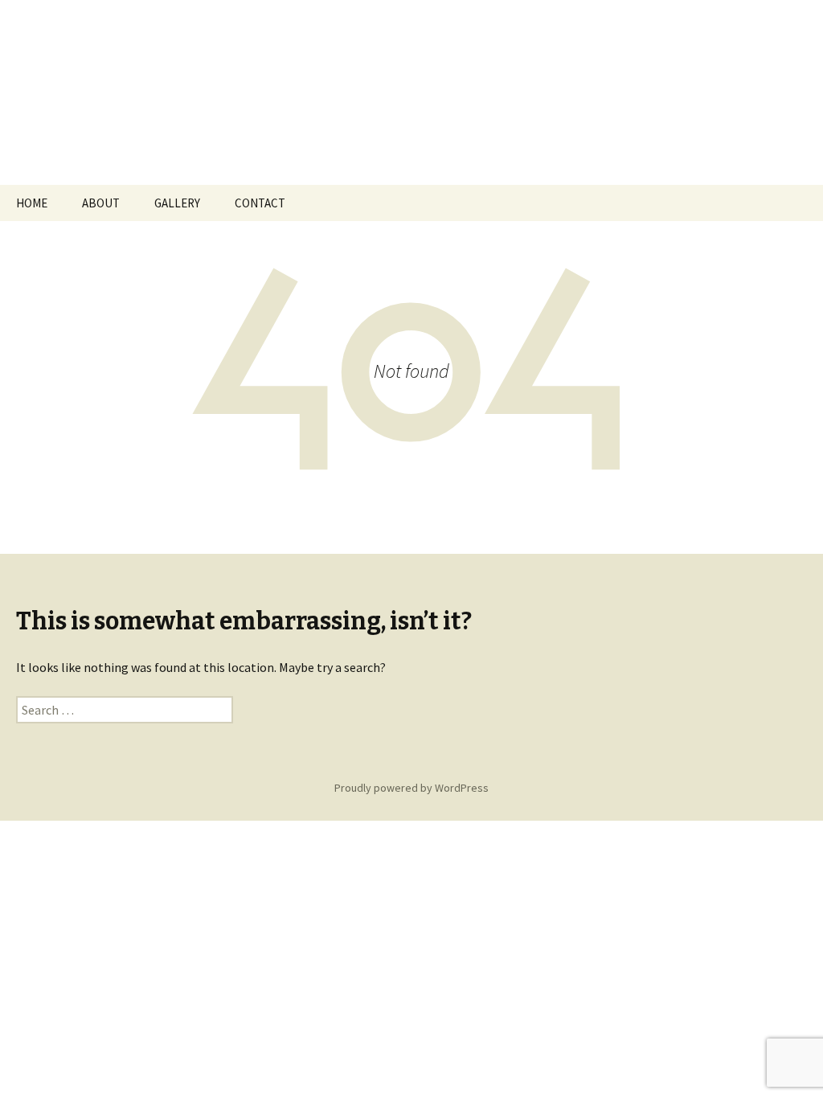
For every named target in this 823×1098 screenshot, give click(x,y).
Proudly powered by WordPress (411, 787)
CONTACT (260, 203)
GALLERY (177, 203)
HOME (31, 203)
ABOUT (101, 203)
